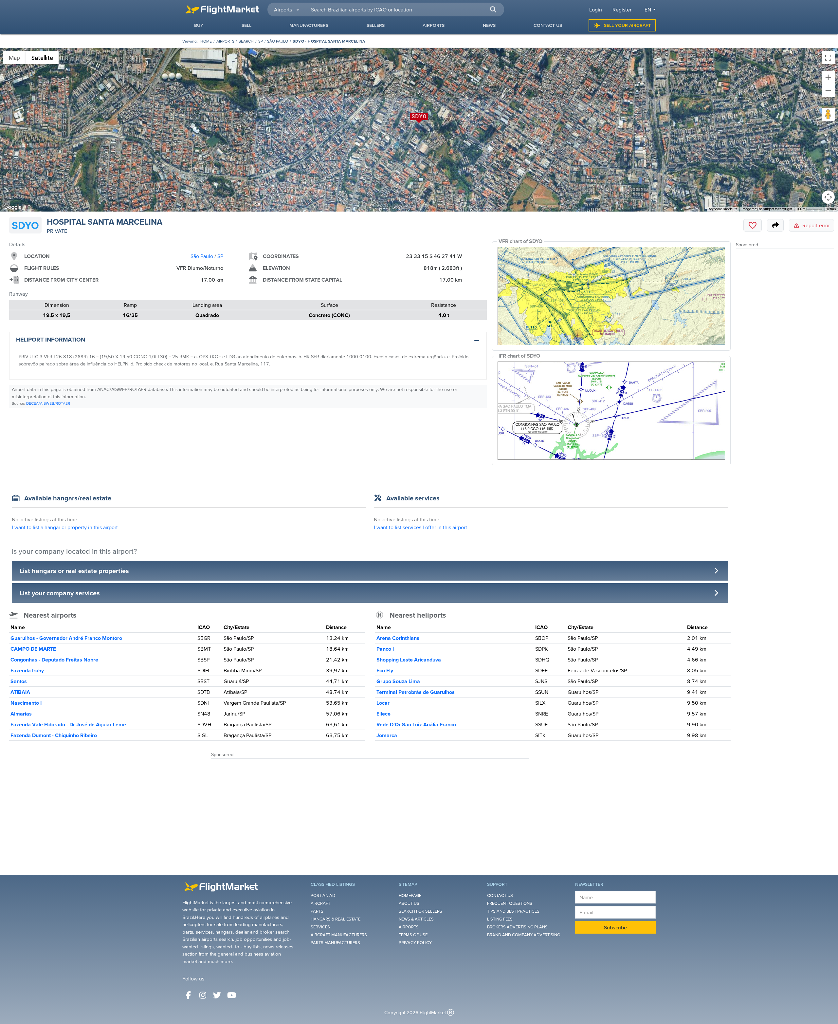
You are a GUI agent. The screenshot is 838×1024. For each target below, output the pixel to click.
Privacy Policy (415, 942)
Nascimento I (26, 703)
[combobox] (403, 9)
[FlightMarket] (222, 9)
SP (260, 41)
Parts (317, 911)
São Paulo (277, 41)
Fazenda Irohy (27, 670)
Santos (18, 681)
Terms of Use (413, 934)
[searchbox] (403, 9)
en (648, 9)
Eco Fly (384, 670)
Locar (383, 703)
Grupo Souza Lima (398, 681)
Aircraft (320, 903)
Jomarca (386, 735)
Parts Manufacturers (335, 942)
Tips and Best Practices (513, 911)
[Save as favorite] (752, 225)
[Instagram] (203, 995)
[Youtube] (231, 995)
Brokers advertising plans (517, 926)
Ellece (383, 714)
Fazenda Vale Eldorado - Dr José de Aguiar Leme (68, 724)
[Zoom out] (828, 90)
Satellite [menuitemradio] (42, 57)
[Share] (775, 225)
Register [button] (621, 9)
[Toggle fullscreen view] (828, 57)
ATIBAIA (20, 692)
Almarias (21, 714)
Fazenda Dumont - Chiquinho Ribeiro (53, 735)
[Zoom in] (828, 77)
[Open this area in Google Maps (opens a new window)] (12, 207)
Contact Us (500, 895)
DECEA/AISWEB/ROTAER (48, 403)
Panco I (385, 649)
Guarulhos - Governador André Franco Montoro (66, 638)
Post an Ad (323, 895)
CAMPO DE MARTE (33, 649)
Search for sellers (420, 911)
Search (246, 41)
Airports (225, 41)
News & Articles (416, 919)
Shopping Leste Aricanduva (408, 659)
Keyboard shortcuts (723, 209)
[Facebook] (188, 995)
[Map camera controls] (828, 197)
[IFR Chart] (611, 411)
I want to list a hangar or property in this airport (65, 527)
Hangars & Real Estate (335, 919)
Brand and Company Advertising (523, 934)
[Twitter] (217, 995)
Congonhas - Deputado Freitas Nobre (54, 659)
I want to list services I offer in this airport (420, 527)
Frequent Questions (509, 903)
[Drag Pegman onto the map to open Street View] (828, 114)
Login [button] (595, 9)
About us (409, 903)
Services (320, 926)
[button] (493, 9)
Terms (831, 209)
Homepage (410, 895)
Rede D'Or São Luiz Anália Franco (416, 724)
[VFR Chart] (611, 296)
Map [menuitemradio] (14, 57)
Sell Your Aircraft (627, 25)
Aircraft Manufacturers (339, 934)
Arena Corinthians (397, 638)
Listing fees (500, 919)
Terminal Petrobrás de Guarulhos (415, 692)
